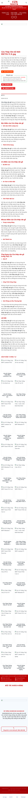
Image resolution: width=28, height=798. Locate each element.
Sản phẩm (14, 13)
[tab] (14, 95)
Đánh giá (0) (4, 98)
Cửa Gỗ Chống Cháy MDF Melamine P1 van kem (7, 480)
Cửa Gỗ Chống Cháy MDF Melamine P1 (21, 437)
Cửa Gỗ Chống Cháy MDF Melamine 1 (7, 543)
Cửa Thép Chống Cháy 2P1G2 (20, 478)
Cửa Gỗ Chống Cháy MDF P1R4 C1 (21, 500)
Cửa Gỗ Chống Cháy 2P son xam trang (21, 375)
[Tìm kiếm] (26, 2)
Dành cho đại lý (19, 679)
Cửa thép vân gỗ (16, 14)
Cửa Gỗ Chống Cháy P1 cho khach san (7, 395)
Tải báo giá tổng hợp (20, 678)
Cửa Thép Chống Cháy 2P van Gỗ (20, 394)
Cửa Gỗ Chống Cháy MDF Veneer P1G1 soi (7, 501)
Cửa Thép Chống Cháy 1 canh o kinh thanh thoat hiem (21, 416)
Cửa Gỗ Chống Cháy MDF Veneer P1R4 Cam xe (7, 416)
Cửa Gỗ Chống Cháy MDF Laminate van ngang (7, 437)
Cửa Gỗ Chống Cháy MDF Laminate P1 (21, 563)
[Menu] (2, 3)
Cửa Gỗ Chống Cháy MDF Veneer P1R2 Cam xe (21, 584)
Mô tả (2, 95)
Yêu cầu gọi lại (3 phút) (6, 679)
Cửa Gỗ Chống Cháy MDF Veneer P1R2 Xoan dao (21, 459)
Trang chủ (5, 13)
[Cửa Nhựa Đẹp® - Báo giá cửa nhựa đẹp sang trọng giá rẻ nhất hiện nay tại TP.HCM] (14, 2)
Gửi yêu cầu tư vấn (6, 678)
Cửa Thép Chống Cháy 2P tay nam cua (7, 646)
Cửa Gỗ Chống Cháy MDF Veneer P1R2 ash (7, 459)
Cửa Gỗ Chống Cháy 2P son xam (21, 645)
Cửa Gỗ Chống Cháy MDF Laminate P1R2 (7, 375)
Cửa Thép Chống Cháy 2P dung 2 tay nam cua (7, 625)
